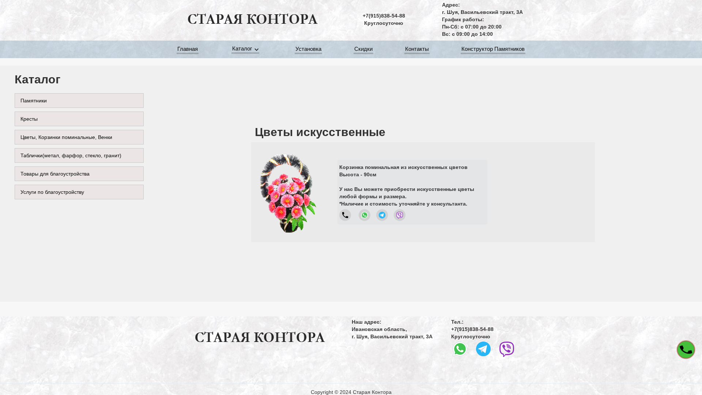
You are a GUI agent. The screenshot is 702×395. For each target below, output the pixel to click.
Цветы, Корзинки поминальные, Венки (66, 137)
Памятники (33, 101)
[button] (246, 49)
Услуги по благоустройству (52, 192)
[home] (252, 19)
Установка (308, 49)
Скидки (363, 49)
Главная (187, 49)
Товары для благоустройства (55, 174)
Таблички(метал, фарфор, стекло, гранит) (70, 155)
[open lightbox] (287, 192)
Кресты (29, 119)
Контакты (417, 49)
